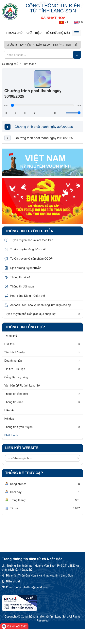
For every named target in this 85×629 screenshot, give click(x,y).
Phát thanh (29, 64)
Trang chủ (14, 33)
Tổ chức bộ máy (57, 33)
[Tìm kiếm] (77, 55)
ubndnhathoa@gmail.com (32, 587)
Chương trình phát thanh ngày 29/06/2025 (44, 138)
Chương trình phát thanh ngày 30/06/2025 (44, 126)
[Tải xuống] (45, 113)
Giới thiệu (34, 33)
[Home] (10, 11)
